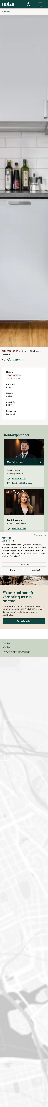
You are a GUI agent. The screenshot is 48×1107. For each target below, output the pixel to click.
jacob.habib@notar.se (22, 483)
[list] (24, 481)
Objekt (7, 11)
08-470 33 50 (19, 528)
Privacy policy (40, 535)
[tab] (8, 4)
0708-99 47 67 (19, 478)
